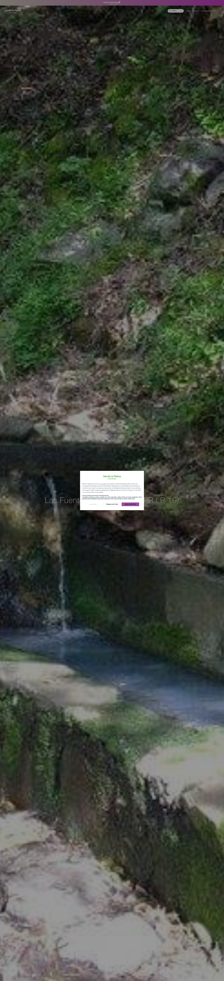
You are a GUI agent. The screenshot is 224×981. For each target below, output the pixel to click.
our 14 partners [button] (103, 484)
